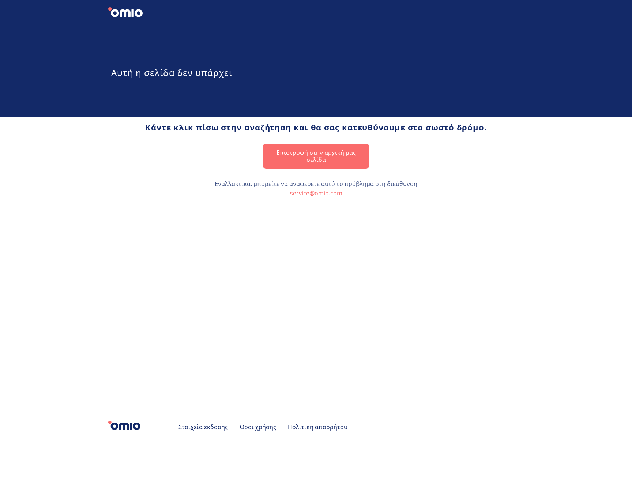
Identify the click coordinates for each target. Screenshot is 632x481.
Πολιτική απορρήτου (317, 427)
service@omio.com (316, 193)
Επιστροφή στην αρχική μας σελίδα (316, 156)
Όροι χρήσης (258, 427)
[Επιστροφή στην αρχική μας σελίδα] (131, 13)
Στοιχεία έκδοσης (203, 427)
